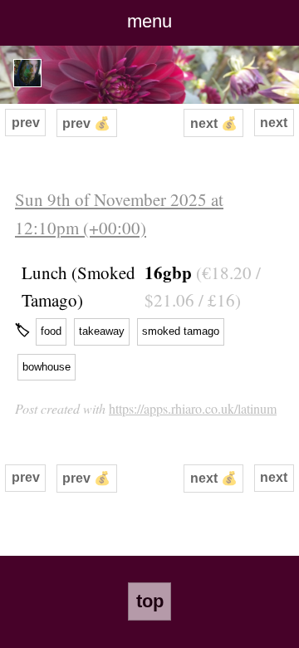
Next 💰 (214, 123)
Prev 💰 (86, 123)
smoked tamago (180, 331)
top (150, 601)
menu (149, 21)
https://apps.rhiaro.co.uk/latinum (193, 408)
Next (273, 122)
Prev (26, 122)
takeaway (102, 331)
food (51, 331)
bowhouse (46, 367)
